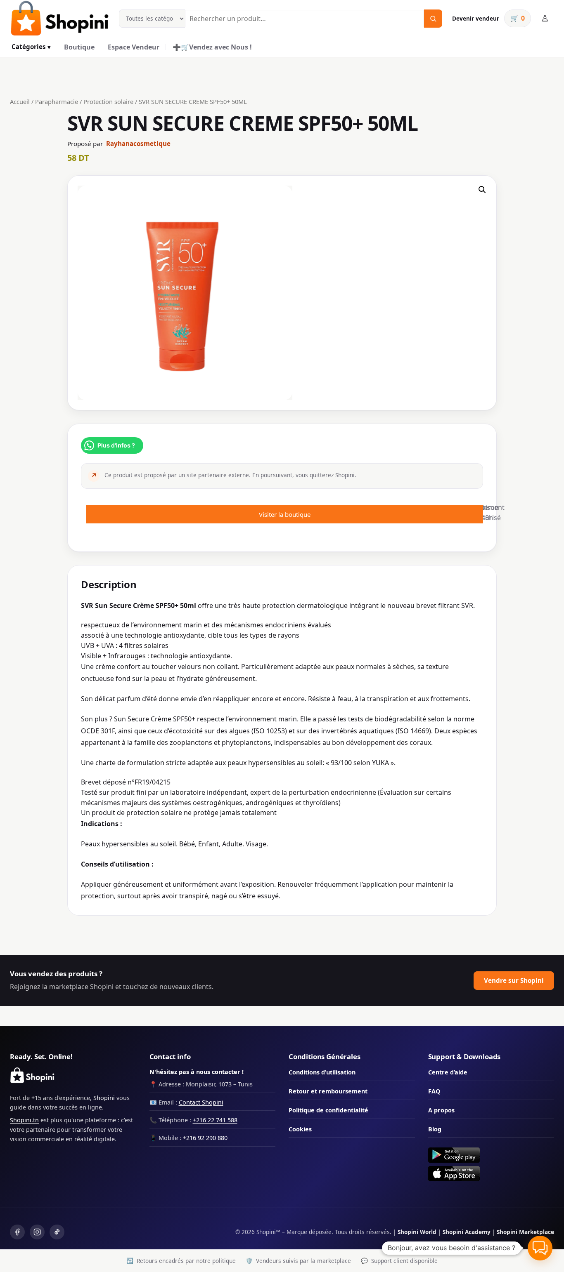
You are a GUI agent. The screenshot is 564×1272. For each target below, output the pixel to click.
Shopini (104, 1098)
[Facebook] (17, 1232)
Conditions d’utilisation (322, 1072)
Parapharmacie (56, 101)
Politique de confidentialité (328, 1110)
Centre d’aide (447, 1072)
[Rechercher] (433, 18)
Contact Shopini (201, 1102)
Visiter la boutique (284, 514)
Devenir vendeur (475, 18)
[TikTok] (57, 1232)
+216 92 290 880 (205, 1138)
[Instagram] (37, 1232)
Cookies (300, 1129)
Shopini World (417, 1232)
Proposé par (119, 143)
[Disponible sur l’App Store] (491, 1173)
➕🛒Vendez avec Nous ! (212, 47)
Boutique (79, 47)
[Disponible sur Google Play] (491, 1155)
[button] (482, 189)
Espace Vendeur (133, 47)
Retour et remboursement (328, 1091)
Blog (434, 1129)
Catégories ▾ (31, 46)
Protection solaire (108, 101)
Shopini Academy (467, 1232)
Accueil (20, 101)
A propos (441, 1110)
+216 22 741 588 (215, 1120)
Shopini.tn (24, 1120)
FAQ (434, 1091)
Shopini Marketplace (525, 1232)
